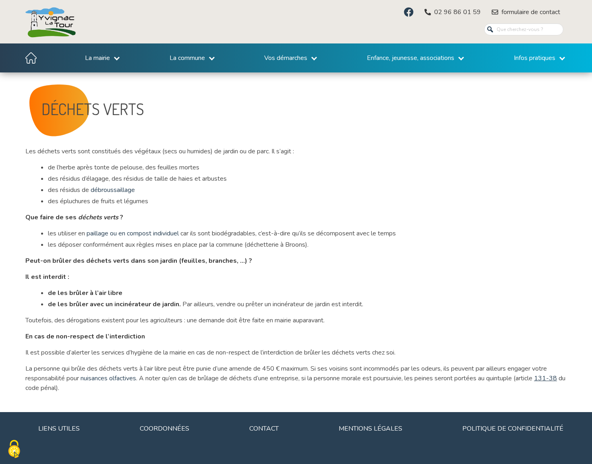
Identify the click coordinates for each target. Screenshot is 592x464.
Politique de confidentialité (512, 428)
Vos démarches (285, 58)
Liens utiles (59, 428)
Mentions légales (370, 428)
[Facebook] (408, 12)
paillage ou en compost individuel (133, 233)
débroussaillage (113, 190)
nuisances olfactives (108, 378)
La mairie (97, 58)
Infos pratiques (534, 58)
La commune (187, 58)
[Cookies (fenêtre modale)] (14, 450)
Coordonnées (164, 428)
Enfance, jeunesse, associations (410, 58)
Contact (264, 428)
